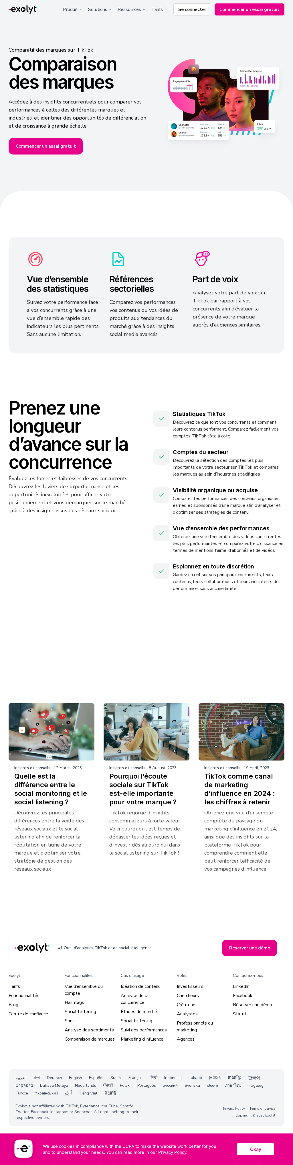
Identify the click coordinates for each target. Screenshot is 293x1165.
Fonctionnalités (24, 995)
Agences (186, 1039)
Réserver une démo (252, 1005)
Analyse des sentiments (89, 1030)
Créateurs (187, 1005)
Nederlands (85, 1085)
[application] (146, 1149)
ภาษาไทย (233, 1085)
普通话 (110, 1093)
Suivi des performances (144, 1030)
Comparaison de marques (90, 1039)
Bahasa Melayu (54, 1085)
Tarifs (157, 9)
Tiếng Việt (88, 1093)
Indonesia (173, 1077)
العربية (21, 1077)
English (75, 1077)
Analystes (187, 1014)
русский (170, 1085)
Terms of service (262, 1108)
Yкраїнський (46, 1093)
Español (96, 1077)
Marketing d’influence (142, 1039)
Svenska (192, 1085)
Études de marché (139, 1011)
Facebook (242, 995)
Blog (13, 1005)
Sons (70, 1021)
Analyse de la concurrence (135, 999)
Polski (125, 1085)
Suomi (116, 1077)
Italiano (195, 1077)
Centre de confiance (28, 1014)
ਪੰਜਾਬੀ (108, 1085)
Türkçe (21, 1093)
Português (146, 1085)
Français (136, 1077)
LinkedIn (241, 986)
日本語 (215, 1077)
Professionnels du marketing (195, 1026)
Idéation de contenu (141, 986)
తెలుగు (212, 1085)
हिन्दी (154, 1077)
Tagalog (256, 1085)
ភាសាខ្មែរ (234, 1077)
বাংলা (36, 1077)
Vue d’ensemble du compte (84, 989)
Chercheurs (188, 995)
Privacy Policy (234, 1108)
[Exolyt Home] (32, 948)
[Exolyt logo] (23, 9)
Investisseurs (190, 986)
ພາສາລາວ (24, 1085)
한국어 (254, 1077)
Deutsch (54, 1077)
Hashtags (74, 1002)
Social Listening (80, 1011)
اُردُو (68, 1093)
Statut (239, 1014)
